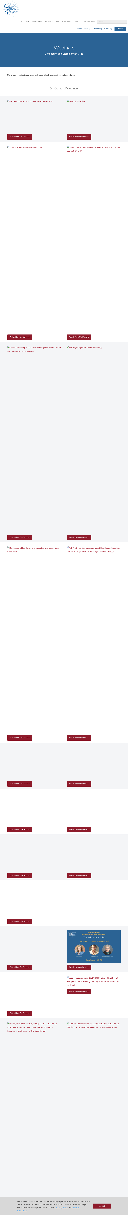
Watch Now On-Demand (20, 137)
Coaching (108, 29)
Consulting (97, 29)
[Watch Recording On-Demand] (34, 116)
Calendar (77, 21)
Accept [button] (102, 1206)
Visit (57, 21)
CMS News (66, 21)
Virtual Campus (89, 21)
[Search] (124, 22)
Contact (120, 29)
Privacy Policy (62, 1208)
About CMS (24, 21)
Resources (49, 21)
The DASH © (37, 21)
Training (87, 29)
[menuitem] (24, 22)
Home (79, 29)
